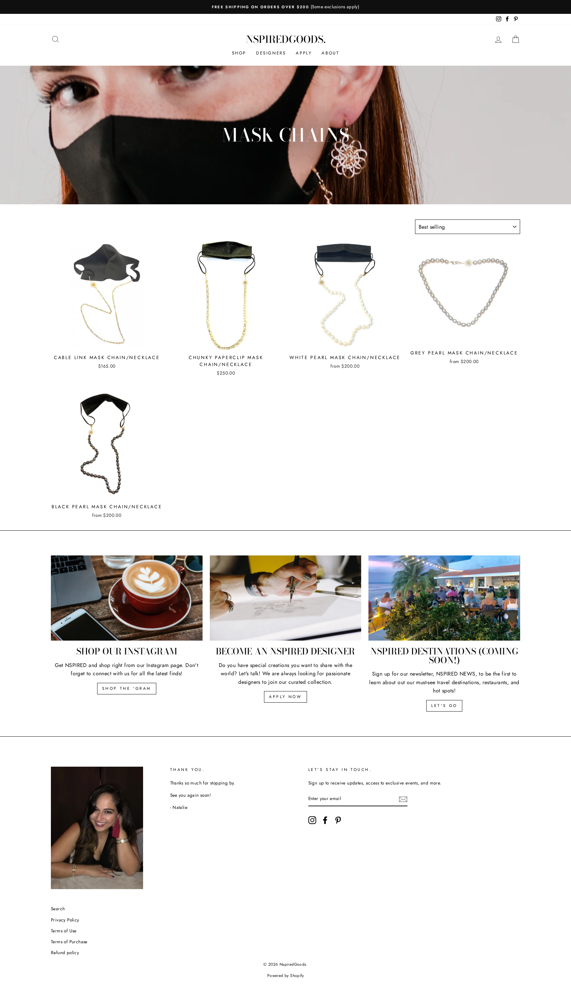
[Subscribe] (403, 799)
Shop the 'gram (126, 688)
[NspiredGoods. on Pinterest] (338, 820)
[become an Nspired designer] (286, 598)
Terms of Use (64, 930)
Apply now (285, 697)
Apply (304, 53)
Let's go (444, 706)
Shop (239, 53)
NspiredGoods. (285, 39)
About (330, 53)
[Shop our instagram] (127, 598)
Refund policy (65, 952)
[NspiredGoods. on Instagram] (312, 820)
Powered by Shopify (285, 976)
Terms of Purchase (69, 941)
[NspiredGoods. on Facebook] (325, 820)
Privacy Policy (65, 920)
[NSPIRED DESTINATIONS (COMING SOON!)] (444, 598)
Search (58, 908)
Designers (271, 53)
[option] (285, 7)
